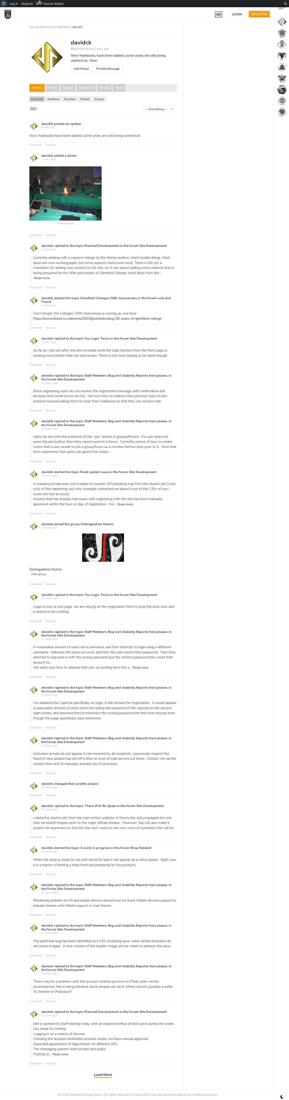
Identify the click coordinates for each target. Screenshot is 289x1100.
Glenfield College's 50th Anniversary (108, 298)
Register (259, 14)
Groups (99, 99)
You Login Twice (96, 338)
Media (119, 87)
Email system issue (94, 472)
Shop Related (140, 848)
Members (63, 27)
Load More (103, 1074)
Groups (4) (86, 87)
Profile (52, 87)
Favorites (70, 99)
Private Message (108, 69)
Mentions (53, 99)
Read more (42, 278)
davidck (81, 43)
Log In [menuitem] (13, 3)
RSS (34, 109)
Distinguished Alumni (97, 524)
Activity (37, 87)
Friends (68, 87)
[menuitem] (4, 3)
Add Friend (81, 69)
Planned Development (101, 246)
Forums (104, 87)
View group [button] (38, 574)
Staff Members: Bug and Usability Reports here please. (126, 375)
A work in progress (95, 848)
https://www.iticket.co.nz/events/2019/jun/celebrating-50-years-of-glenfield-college (97, 318)
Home (51, 27)
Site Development (153, 246)
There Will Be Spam (100, 806)
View (93, 60)
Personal (37, 99)
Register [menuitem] (27, 3)
